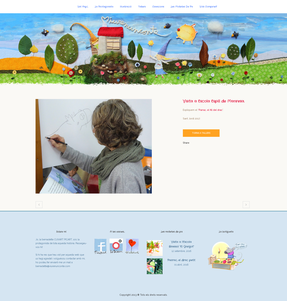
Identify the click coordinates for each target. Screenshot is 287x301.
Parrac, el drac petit (181, 260)
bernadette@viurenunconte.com (53, 266)
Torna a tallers (201, 133)
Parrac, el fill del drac (210, 110)
